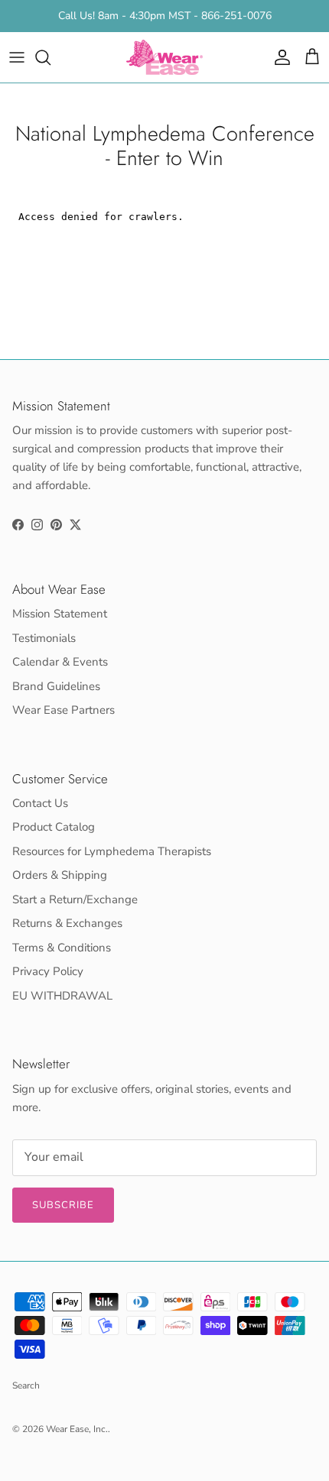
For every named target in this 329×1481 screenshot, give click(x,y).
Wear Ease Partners (63, 710)
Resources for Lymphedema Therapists (111, 851)
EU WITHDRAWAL (62, 995)
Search (26, 1385)
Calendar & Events (60, 661)
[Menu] (17, 57)
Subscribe (63, 1205)
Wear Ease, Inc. (77, 1429)
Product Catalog (53, 826)
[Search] (50, 57)
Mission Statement (59, 613)
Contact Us (40, 803)
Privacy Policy (47, 971)
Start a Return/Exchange (75, 899)
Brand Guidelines (56, 686)
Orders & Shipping (59, 875)
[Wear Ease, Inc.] (164, 57)
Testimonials (44, 638)
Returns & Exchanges (67, 923)
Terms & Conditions (61, 947)
